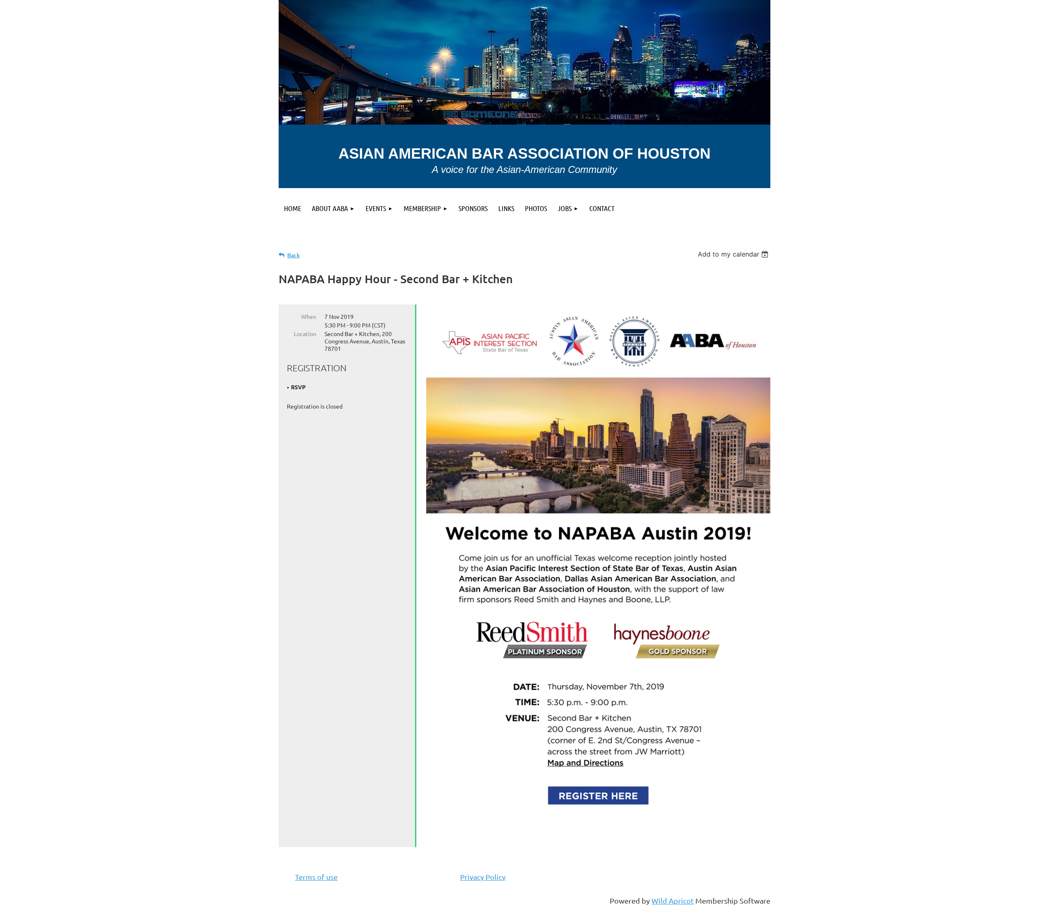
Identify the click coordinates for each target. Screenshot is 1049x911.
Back (293, 255)
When (308, 316)
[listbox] (734, 254)
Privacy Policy (483, 876)
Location (305, 333)
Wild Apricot (673, 900)
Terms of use (316, 876)
